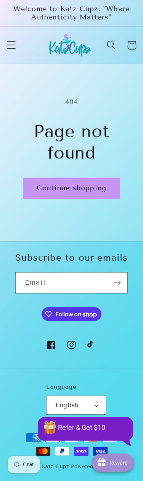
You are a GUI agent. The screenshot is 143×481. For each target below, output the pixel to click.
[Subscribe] (117, 282)
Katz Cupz (55, 466)
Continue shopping (71, 188)
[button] (12, 45)
